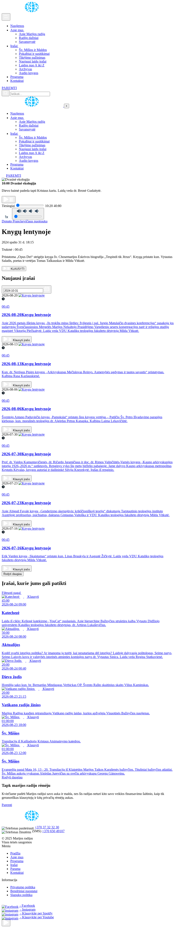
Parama (15, 869)
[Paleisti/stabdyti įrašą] (8, 199)
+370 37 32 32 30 (47, 827)
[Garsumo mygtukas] (28, 213)
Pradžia (15, 853)
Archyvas (25, 69)
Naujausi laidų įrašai (32, 61)
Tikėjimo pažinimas (32, 57)
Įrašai (14, 46)
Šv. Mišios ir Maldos (33, 50)
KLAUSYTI (17, 268)
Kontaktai (17, 80)
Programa (16, 77)
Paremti (7, 805)
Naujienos (17, 26)
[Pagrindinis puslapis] (32, 11)
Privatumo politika (22, 887)
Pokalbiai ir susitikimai (34, 53)
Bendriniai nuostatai (23, 891)
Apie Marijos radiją (32, 34)
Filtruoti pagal (11, 593)
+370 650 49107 (53, 831)
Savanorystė (27, 41)
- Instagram (27, 909)
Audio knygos (28, 73)
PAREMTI (9, 88)
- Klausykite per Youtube (36, 917)
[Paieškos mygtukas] (5, 93)
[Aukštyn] (6, 922)
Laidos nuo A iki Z (31, 65)
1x (6, 217)
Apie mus (17, 30)
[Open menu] (6, 17)
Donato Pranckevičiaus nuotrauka (24, 221)
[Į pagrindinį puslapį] (33, 106)
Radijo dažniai (28, 38)
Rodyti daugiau (12, 574)
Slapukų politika (21, 895)
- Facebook (27, 905)
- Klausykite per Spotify (36, 913)
